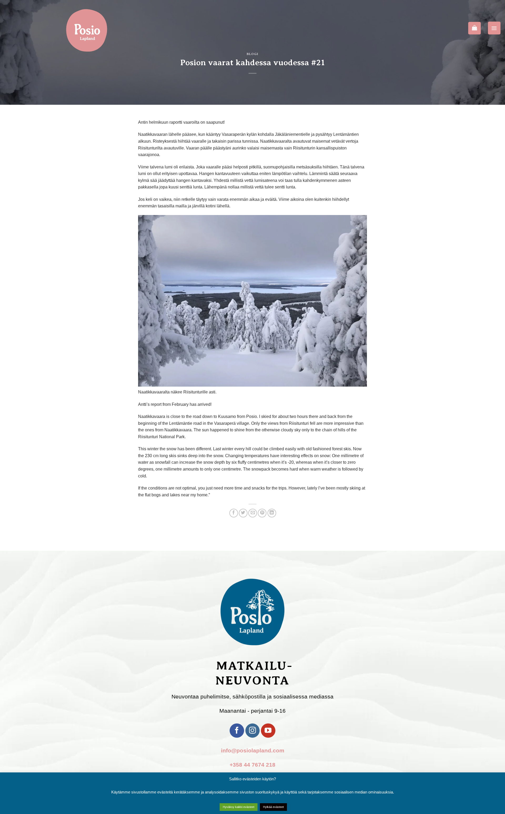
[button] (494, 28)
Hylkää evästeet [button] (273, 806)
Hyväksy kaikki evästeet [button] (238, 806)
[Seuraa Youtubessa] (268, 730)
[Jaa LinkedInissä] (271, 513)
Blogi (252, 54)
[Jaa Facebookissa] (233, 513)
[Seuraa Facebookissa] (237, 730)
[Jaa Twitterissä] (243, 513)
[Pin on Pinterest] (262, 513)
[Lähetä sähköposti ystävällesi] (252, 513)
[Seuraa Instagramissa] (252, 730)
